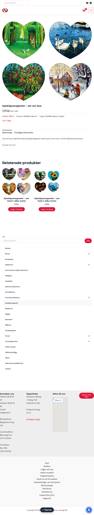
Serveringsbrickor (47, 341)
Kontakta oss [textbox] (7, 394)
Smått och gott (10, 347)
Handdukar (8, 281)
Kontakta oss (47, 492)
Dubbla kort (47, 264)
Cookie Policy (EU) (47, 495)
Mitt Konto (47, 488)
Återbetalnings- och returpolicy (47, 482)
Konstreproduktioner (47, 297)
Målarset (8, 325)
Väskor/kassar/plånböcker (14, 363)
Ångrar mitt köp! (86, 396)
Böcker (47, 253)
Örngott (8, 369)
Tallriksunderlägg (11, 352)
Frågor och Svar (47, 469)
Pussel (47, 335)
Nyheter (8, 248)
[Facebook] (87, 3)
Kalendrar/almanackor (12, 287)
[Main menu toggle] (91, 10)
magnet (61, 116)
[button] (88, 25)
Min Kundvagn (47, 485)
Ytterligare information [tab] (23, 132)
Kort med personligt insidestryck (16, 270)
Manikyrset (9, 308)
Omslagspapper (10, 330)
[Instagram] (91, 3)
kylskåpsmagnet (51, 116)
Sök (3, 237)
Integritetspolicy (47, 476)
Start (47, 463)
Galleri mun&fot (47, 472)
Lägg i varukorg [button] (16, 209)
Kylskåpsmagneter (11, 303)
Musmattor (9, 319)
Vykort (7, 358)
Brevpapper (9, 259)
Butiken (47, 466)
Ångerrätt (47, 498)
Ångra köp (47, 510)
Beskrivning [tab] (7, 132)
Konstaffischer (10, 292)
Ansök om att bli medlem (47, 479)
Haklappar (8, 276)
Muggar (7, 314)
